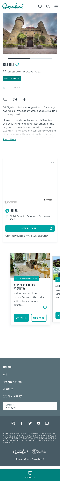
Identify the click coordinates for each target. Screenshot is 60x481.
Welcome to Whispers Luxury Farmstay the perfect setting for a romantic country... (30, 299)
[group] (30, 292)
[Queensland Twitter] (30, 423)
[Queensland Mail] (47, 423)
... (9, 87)
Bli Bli (8, 64)
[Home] (12, 8)
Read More (9, 139)
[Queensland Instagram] (13, 423)
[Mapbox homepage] (10, 202)
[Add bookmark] (17, 65)
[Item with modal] (30, 33)
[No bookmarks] (40, 6)
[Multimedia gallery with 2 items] (30, 36)
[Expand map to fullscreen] (52, 164)
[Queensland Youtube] (38, 423)
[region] (30, 181)
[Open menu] (56, 6)
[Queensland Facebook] (21, 423)
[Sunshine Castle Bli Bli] (30, 33)
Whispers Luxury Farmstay (24, 286)
